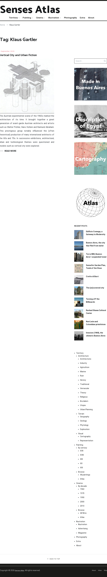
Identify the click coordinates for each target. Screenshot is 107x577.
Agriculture (84, 367)
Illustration (53, 18)
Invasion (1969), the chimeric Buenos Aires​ (95, 334)
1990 (82, 497)
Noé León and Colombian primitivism (96, 322)
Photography (70, 18)
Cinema (39, 18)
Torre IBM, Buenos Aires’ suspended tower (96, 255)
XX (81, 463)
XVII (81, 451)
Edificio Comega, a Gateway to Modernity (95, 232)
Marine (83, 372)
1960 (82, 489)
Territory (13, 18)
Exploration (85, 429)
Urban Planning (86, 409)
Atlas (82, 479)
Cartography (85, 436)
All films (83, 513)
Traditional (84, 384)
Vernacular (84, 388)
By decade (82, 486)
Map (105, 570)
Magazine (82, 533)
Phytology (84, 425)
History (83, 380)
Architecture (83, 356)
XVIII (82, 455)
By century (82, 448)
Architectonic (85, 359)
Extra (82, 18)
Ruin (82, 376)
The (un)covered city (95, 288)
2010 (82, 506)
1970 (82, 493)
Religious (84, 397)
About (91, 18)
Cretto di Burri (92, 276)
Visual (80, 434)
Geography (84, 417)
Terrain (81, 414)
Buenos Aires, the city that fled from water (95, 244)
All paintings (85, 475)
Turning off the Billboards (92, 300)
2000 (82, 502)
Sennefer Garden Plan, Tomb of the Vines (96, 266)
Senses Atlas (30, 9)
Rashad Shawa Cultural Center (96, 311)
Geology (83, 421)
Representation (86, 441)
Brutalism (84, 401)
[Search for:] (90, 60)
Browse (81, 472)
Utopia (83, 405)
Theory (83, 393)
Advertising (83, 528)
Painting (27, 18)
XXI (81, 468)
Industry (83, 363)
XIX (81, 459)
